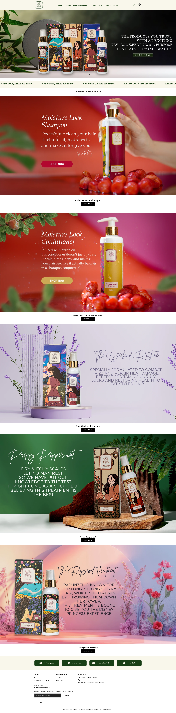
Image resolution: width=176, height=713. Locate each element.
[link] (46, 663)
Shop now (88, 204)
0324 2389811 (89, 680)
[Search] (134, 5)
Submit (67, 695)
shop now (88, 430)
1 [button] (86, 74)
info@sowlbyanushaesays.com (94, 682)
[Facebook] (36, 702)
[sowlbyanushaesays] (88, 145)
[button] (1, 44)
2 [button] (89, 74)
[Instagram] (41, 702)
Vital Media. (107, 710)
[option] (88, 44)
